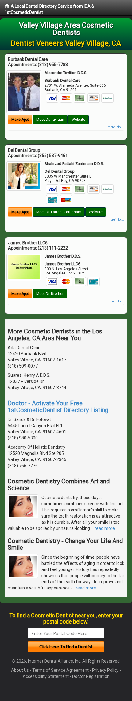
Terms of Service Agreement (60, 670)
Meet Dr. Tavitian (50, 119)
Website (78, 119)
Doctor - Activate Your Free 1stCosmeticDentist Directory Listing (58, 407)
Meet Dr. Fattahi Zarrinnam (58, 212)
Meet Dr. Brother (50, 294)
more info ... (116, 127)
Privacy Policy (105, 670)
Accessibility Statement (46, 676)
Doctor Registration (91, 676)
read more (105, 528)
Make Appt (20, 119)
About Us (20, 670)
